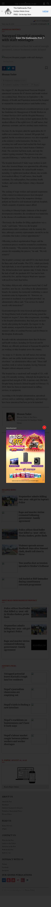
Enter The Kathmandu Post (29, 37)
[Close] (2, 11)
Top (48, 897)
